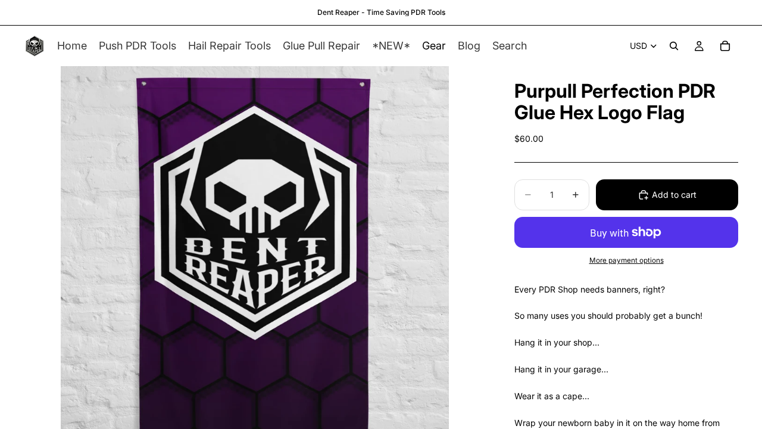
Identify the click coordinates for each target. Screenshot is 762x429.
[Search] (674, 46)
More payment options (626, 260)
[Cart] (725, 46)
